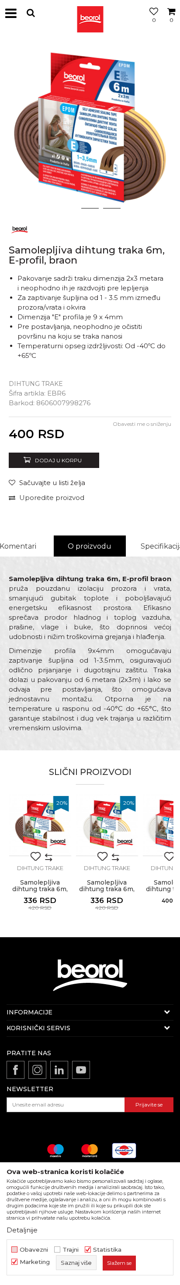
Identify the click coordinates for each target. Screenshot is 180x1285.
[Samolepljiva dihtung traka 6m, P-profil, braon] (40, 825)
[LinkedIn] (59, 1069)
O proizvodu (89, 546)
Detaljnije (22, 1230)
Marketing (35, 1262)
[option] (90, 127)
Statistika (107, 1249)
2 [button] (90, 208)
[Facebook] (15, 1069)
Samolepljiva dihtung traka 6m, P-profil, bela (107, 889)
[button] (30, 13)
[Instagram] (37, 1069)
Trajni (70, 1249)
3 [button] (112, 208)
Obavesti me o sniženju (142, 424)
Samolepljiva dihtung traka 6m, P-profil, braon (40, 889)
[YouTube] (81, 1069)
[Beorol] (90, 13)
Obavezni (34, 1249)
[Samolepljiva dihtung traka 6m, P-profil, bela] (107, 825)
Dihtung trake (36, 384)
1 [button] (68, 208)
